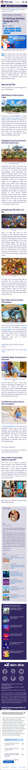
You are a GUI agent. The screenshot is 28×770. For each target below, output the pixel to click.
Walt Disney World (7, 33)
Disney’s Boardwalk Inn (9, 426)
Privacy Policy (22, 767)
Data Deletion (5, 767)
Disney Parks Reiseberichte (7, 687)
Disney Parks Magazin (15, 9)
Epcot (6, 28)
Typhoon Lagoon (18, 30)
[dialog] (14, 740)
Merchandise (6, 30)
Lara (12, 26)
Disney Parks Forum (5, 684)
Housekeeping (18, 28)
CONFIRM (8, 761)
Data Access (14, 767)
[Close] (25, 712)
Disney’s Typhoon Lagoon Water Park (11, 118)
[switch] (22, 743)
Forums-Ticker (4, 690)
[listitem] (14, 740)
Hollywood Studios (12, 28)
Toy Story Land (12, 30)
